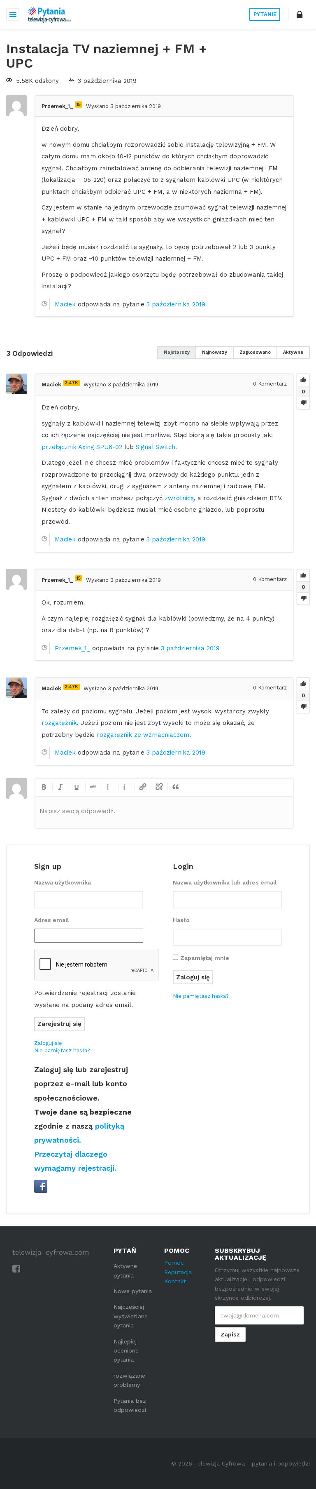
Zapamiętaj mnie (204, 958)
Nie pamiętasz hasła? (62, 1050)
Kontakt (175, 1281)
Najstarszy (177, 352)
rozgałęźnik (59, 723)
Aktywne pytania (125, 1270)
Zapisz (230, 1334)
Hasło (181, 920)
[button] (299, 14)
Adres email (51, 920)
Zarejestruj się (59, 1024)
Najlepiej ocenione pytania (126, 1350)
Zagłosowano (255, 352)
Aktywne (293, 352)
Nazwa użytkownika (62, 882)
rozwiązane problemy (129, 1380)
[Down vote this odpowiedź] (303, 403)
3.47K (71, 383)
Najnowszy (214, 352)
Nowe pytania (133, 1291)
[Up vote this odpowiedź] (303, 380)
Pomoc (174, 1262)
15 (79, 104)
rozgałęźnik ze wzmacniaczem (143, 735)
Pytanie (264, 14)
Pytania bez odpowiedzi (130, 1405)
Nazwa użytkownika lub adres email (225, 882)
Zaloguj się (48, 1043)
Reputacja (178, 1272)
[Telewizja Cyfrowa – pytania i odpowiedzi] (49, 14)
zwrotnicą (179, 498)
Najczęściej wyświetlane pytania (131, 1316)
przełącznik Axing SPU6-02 (82, 447)
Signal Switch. (156, 447)
